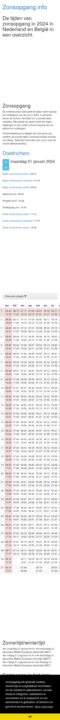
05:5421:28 (54, 569)
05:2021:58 (54, 338)
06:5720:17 (31, 346)
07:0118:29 (24, 372)
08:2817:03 (8, 483)
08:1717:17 (8, 552)
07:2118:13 (16, 543)
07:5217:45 (16, 415)
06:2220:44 (31, 483)
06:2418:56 (24, 509)
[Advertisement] (30, 69)
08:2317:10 (8, 517)
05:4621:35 (54, 526)
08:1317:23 (16, 312)
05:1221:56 (47, 398)
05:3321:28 (39, 458)
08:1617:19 (8, 560)
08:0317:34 (16, 363)
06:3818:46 (24, 458)
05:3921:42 (54, 483)
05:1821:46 (39, 569)
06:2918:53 (24, 492)
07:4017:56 (16, 466)
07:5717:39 (16, 389)
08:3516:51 (8, 415)
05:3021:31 (39, 475)
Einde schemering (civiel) (15, 214)
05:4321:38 (54, 509)
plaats (44, 140)
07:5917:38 (16, 381)
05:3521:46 (54, 458)
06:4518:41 (24, 432)
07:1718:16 (24, 312)
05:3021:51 (54, 423)
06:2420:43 (31, 475)
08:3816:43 (8, 372)
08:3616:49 (8, 406)
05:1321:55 (47, 389)
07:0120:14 (31, 329)
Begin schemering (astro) (15, 173)
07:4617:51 (16, 440)
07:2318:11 (16, 534)
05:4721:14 (39, 381)
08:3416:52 (8, 423)
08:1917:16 (8, 543)
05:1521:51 (47, 346)
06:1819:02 (24, 534)
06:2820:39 (31, 458)
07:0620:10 (31, 312)
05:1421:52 (47, 355)
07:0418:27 (24, 363)
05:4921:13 (39, 372)
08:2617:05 (8, 492)
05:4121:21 (39, 415)
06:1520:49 (31, 509)
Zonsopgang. (24, 6)
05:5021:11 (39, 363)
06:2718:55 (24, 500)
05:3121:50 (54, 432)
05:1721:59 (54, 312)
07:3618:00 (16, 483)
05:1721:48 (47, 321)
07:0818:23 (24, 346)
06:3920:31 (31, 415)
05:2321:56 (54, 372)
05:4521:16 (39, 389)
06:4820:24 (31, 381)
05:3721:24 (39, 432)
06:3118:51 (24, 483)
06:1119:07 (24, 560)
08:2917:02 (8, 475)
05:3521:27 (39, 449)
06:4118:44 (24, 449)
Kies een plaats (14, 296)
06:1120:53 (31, 526)
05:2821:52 (54, 406)
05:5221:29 (54, 560)
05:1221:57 (47, 406)
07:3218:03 (16, 500)
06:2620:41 (31, 466)
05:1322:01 (47, 500)
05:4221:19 (39, 406)
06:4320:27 (31, 398)
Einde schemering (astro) (15, 227)
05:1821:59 (54, 321)
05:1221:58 (47, 423)
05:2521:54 (54, 389)
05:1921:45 (39, 560)
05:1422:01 (47, 517)
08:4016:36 (8, 321)
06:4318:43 (24, 440)
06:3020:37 (31, 449)
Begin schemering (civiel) (15, 187)
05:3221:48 (54, 440)
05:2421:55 (54, 381)
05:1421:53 (47, 363)
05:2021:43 (39, 552)
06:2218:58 (24, 517)
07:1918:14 (16, 552)
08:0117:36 (16, 372)
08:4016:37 (8, 329)
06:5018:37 (24, 415)
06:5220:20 (31, 363)
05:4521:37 (54, 517)
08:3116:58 (8, 458)
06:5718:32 (24, 389)
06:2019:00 (24, 526)
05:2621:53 (54, 398)
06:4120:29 (31, 406)
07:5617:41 (16, 398)
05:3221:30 (39, 466)
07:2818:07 (16, 517)
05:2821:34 (39, 492)
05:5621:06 (39, 338)
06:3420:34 (31, 432)
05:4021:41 (54, 492)
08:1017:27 (16, 329)
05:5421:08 (39, 346)
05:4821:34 (54, 534)
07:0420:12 (31, 321)
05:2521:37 (39, 509)
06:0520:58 (31, 552)
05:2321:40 (39, 526)
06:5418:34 (24, 398)
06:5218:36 (24, 406)
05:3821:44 (54, 475)
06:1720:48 (31, 500)
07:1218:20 (24, 329)
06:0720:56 (31, 543)
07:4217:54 (16, 458)
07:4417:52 (16, 449)
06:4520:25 (31, 389)
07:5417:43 (16, 406)
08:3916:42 (8, 363)
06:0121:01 (39, 312)
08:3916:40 (8, 346)
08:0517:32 (16, 355)
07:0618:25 (24, 355)
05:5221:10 (39, 355)
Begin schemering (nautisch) (17, 180)
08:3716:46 (8, 389)
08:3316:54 (8, 432)
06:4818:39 (24, 423)
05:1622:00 (47, 552)
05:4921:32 (54, 543)
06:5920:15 (31, 338)
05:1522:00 (47, 534)
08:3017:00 (8, 466)
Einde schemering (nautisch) (17, 220)
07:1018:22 (24, 338)
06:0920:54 (31, 534)
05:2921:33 (39, 483)
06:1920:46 (31, 492)
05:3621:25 (39, 440)
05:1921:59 (54, 329)
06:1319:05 (24, 552)
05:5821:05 (39, 329)
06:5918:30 (24, 381)
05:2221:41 (39, 534)
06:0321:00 (31, 560)
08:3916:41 (8, 355)
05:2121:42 (39, 543)
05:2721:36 (39, 500)
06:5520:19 (31, 355)
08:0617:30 (16, 346)
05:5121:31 (54, 552)
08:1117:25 (16, 321)
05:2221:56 (54, 363)
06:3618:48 (24, 466)
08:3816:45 (8, 381)
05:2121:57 (54, 355)
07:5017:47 (16, 423)
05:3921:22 (39, 423)
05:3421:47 (54, 449)
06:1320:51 (31, 517)
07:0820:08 (24, 569)
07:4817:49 (16, 432)
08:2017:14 (8, 534)
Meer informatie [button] (44, 706)
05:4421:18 (39, 398)
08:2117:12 (8, 526)
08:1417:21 (8, 569)
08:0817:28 (16, 338)
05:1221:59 (47, 440)
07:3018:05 (16, 509)
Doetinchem (16, 152)
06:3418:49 (24, 475)
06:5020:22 (31, 372)
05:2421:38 (39, 517)
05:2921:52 (54, 415)
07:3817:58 (16, 475)
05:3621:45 (54, 466)
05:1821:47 (47, 312)
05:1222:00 (47, 466)
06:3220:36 (31, 440)
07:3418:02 (16, 492)
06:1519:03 (24, 543)
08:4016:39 (8, 338)
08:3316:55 (8, 440)
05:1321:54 (47, 372)
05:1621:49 (47, 329)
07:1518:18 (24, 321)
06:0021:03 (39, 321)
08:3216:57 (8, 449)
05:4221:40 (54, 500)
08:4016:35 (8, 312)
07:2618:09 (16, 526)
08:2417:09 (8, 509)
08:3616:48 (8, 398)
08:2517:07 (8, 500)
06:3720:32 (31, 423)
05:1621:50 (47, 338)
